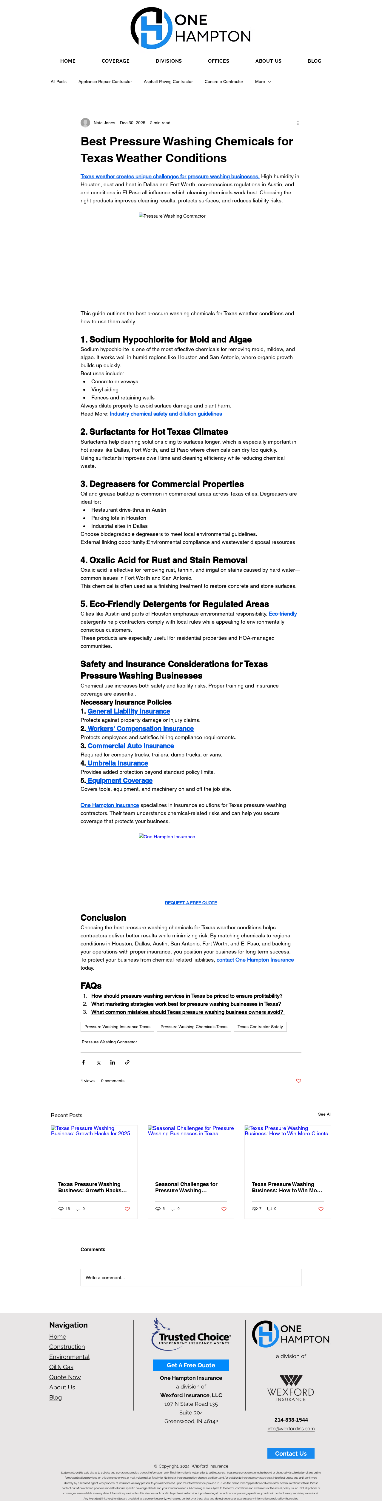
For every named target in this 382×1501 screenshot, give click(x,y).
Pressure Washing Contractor (109, 1041)
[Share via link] (127, 1062)
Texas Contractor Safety (260, 1026)
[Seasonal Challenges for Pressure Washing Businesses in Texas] (191, 1149)
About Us (62, 1387)
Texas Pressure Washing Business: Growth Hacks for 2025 (89, 1187)
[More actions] (297, 122)
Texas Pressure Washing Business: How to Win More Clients (287, 1187)
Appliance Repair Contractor (105, 81)
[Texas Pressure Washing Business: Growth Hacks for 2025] (94, 1149)
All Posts (59, 81)
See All (324, 1114)
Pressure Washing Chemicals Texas (194, 1026)
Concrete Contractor (224, 81)
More (260, 81)
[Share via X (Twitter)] (98, 1062)
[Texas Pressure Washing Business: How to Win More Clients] (288, 1149)
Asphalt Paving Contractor (168, 81)
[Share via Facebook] (83, 1062)
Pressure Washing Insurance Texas (117, 1026)
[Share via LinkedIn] (112, 1062)
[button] (115, 61)
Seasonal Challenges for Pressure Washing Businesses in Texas (186, 1187)
